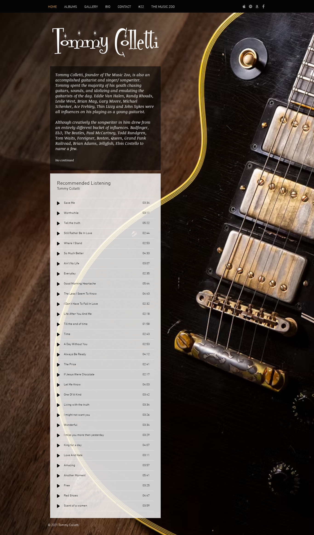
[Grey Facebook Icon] (263, 6)
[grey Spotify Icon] (250, 6)
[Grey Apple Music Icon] (244, 6)
